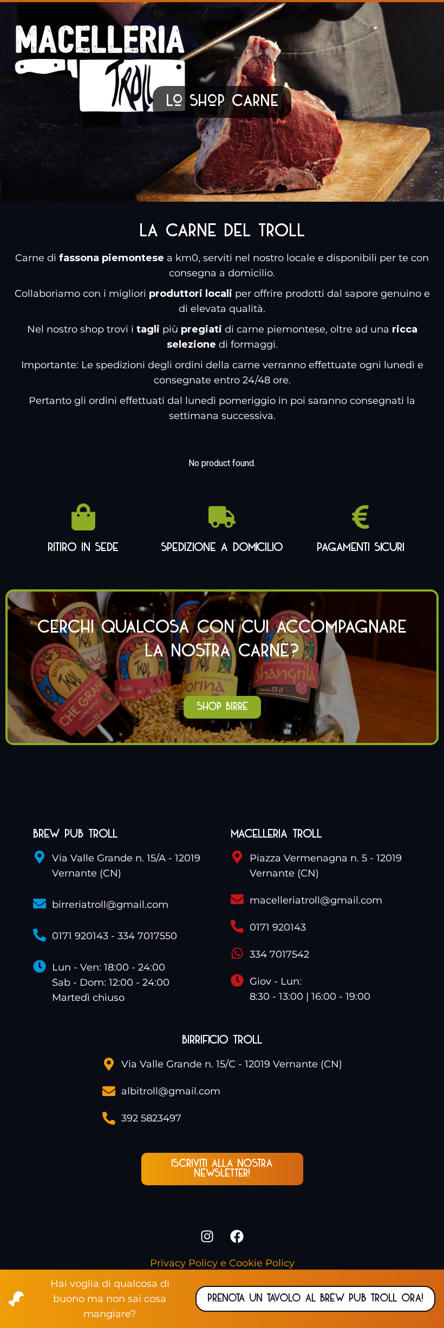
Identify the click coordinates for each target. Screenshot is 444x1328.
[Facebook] (237, 1236)
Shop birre (222, 707)
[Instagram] (207, 1236)
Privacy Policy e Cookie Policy (222, 1263)
